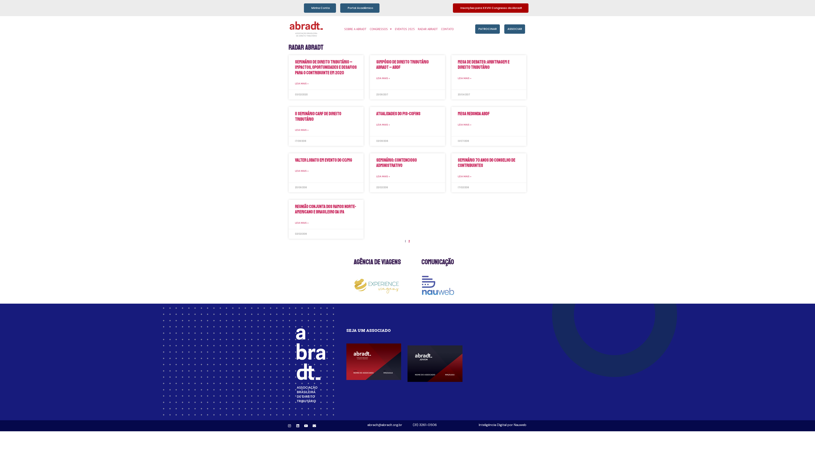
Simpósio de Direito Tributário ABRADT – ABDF (402, 64)
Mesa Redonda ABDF (474, 113)
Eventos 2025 (405, 29)
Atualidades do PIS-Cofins (398, 113)
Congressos (379, 29)
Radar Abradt (428, 29)
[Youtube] (306, 425)
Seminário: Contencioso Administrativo (396, 162)
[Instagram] (289, 425)
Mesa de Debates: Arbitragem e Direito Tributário (484, 64)
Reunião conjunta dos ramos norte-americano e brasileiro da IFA (325, 209)
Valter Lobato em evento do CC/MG (323, 160)
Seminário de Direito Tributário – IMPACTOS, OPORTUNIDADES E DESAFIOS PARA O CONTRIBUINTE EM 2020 (326, 67)
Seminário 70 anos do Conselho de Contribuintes (486, 162)
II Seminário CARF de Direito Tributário (318, 116)
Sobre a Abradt (355, 29)
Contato (447, 29)
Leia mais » (302, 83)
